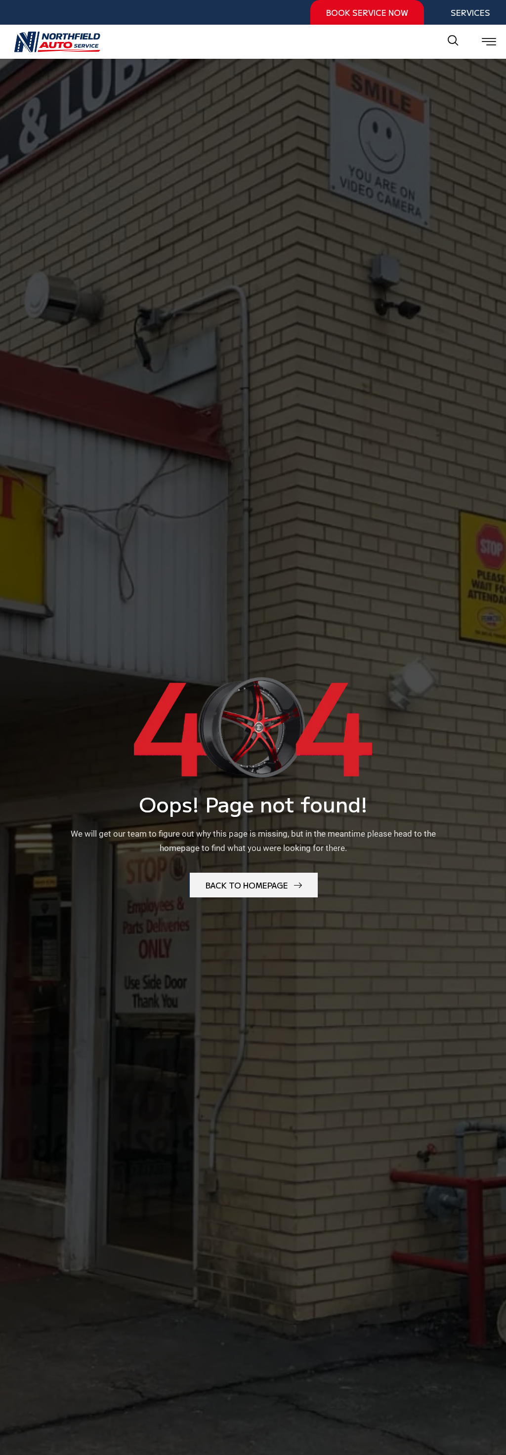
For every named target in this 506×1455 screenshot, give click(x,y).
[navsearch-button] (453, 41)
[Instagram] (293, 12)
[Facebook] (276, 12)
